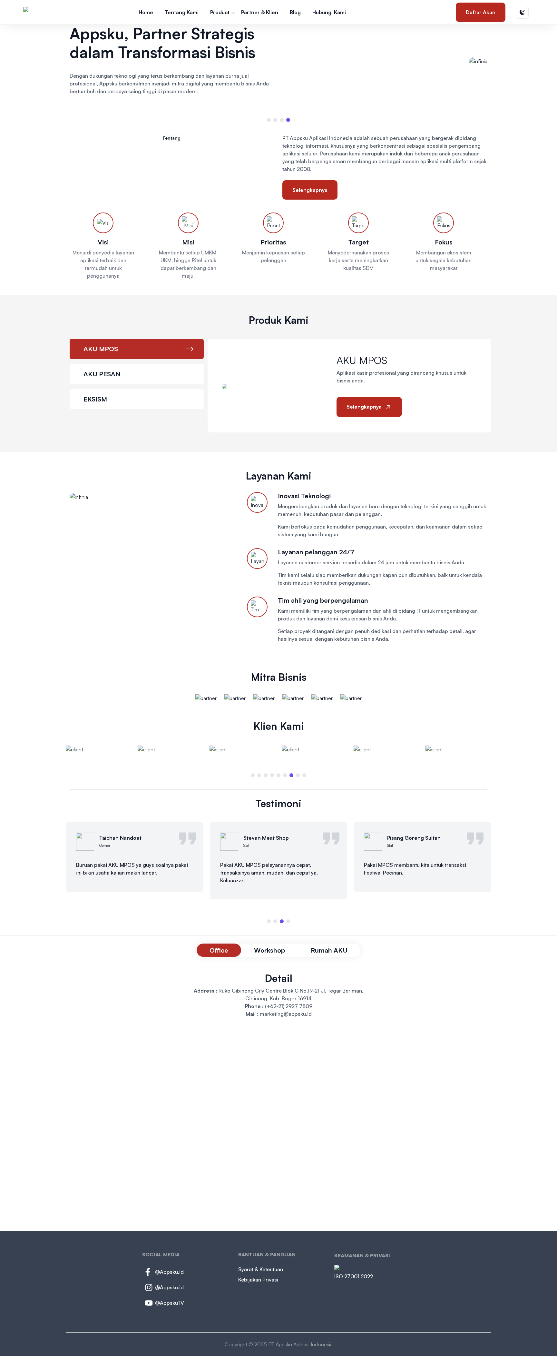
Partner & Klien (259, 12)
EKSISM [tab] (95, 399)
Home (146, 12)
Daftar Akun (480, 12)
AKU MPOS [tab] (100, 349)
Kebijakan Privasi (258, 1279)
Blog (295, 12)
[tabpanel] (349, 385)
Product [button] (220, 12)
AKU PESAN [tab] (102, 374)
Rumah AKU (329, 950)
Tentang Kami (182, 12)
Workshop (269, 950)
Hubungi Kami (329, 12)
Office (219, 950)
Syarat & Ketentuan (260, 1269)
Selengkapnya (309, 190)
